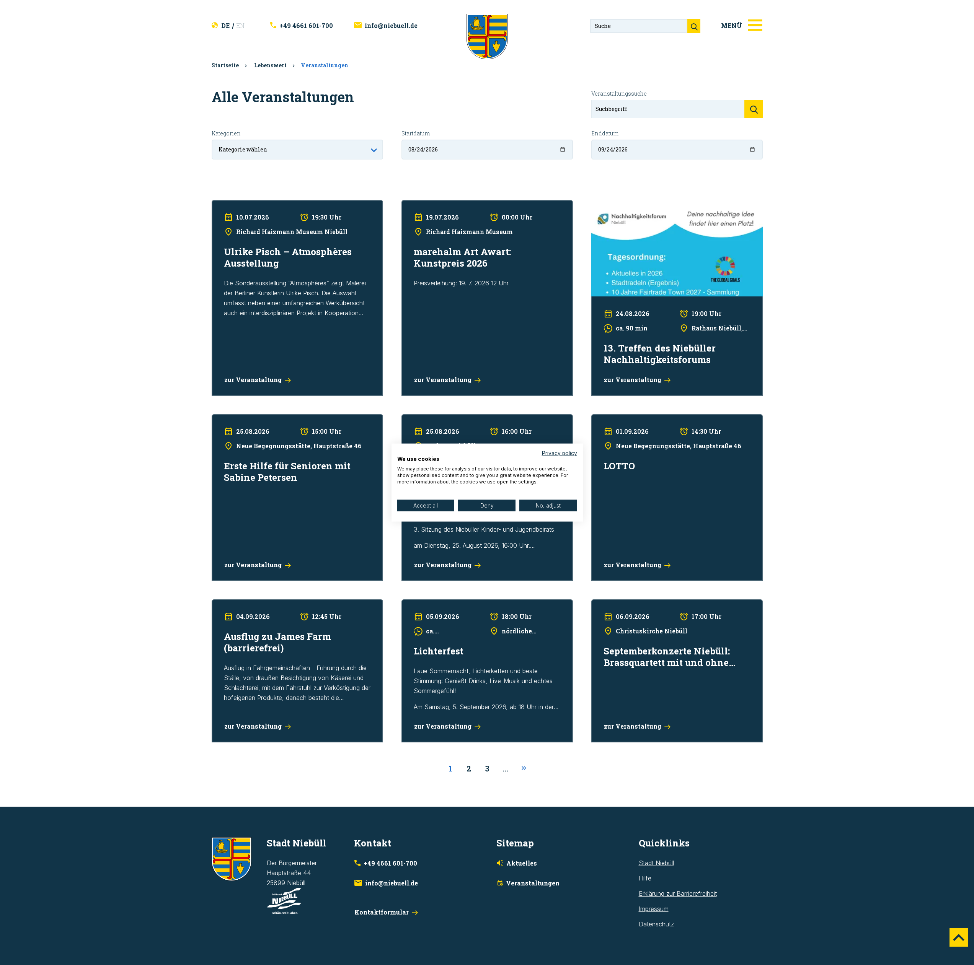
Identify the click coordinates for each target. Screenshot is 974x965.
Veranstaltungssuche (619, 93)
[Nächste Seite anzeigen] (524, 768)
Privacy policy (559, 453)
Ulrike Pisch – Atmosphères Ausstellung (266, 205)
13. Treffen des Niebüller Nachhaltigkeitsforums (656, 205)
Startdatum (415, 133)
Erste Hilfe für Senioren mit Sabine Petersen (273, 419)
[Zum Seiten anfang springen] (959, 937)
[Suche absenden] (693, 26)
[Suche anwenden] (753, 109)
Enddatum (604, 133)
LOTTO (601, 419)
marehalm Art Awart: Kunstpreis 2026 (452, 205)
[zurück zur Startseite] (487, 36)
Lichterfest (416, 604)
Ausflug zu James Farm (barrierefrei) (262, 604)
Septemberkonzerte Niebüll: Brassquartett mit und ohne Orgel (676, 604)
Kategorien (226, 133)
